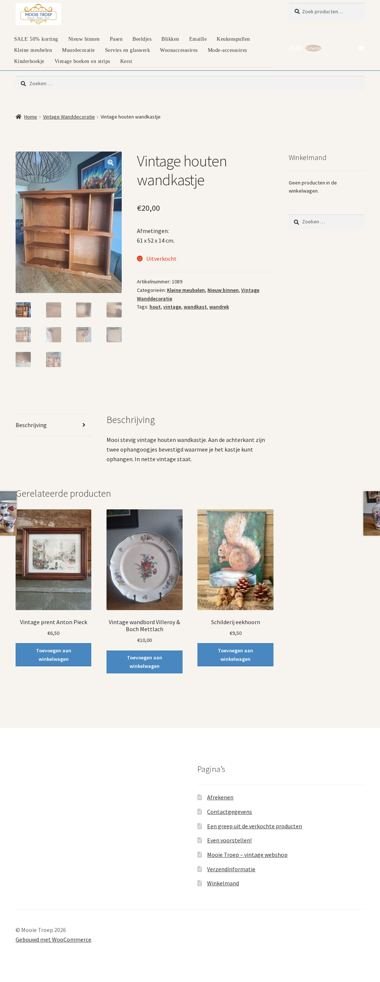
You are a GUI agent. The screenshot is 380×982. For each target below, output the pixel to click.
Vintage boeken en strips (82, 61)
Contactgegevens (229, 811)
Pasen (116, 39)
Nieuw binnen (84, 39)
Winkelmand (223, 883)
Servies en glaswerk (127, 50)
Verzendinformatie (231, 869)
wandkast (195, 306)
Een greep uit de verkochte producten (254, 826)
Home (30, 116)
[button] (111, 163)
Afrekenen (220, 797)
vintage (172, 306)
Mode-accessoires (227, 50)
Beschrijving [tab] (31, 425)
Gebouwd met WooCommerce (53, 939)
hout (155, 306)
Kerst (126, 61)
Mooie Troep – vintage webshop (247, 854)
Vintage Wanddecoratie (69, 116)
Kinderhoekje (29, 61)
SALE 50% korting (36, 39)
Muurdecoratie (78, 50)
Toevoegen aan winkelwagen (53, 654)
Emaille (198, 39)
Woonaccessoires (179, 50)
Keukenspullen (233, 39)
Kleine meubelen (33, 50)
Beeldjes (141, 39)
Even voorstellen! (229, 840)
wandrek (219, 306)
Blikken (170, 39)
